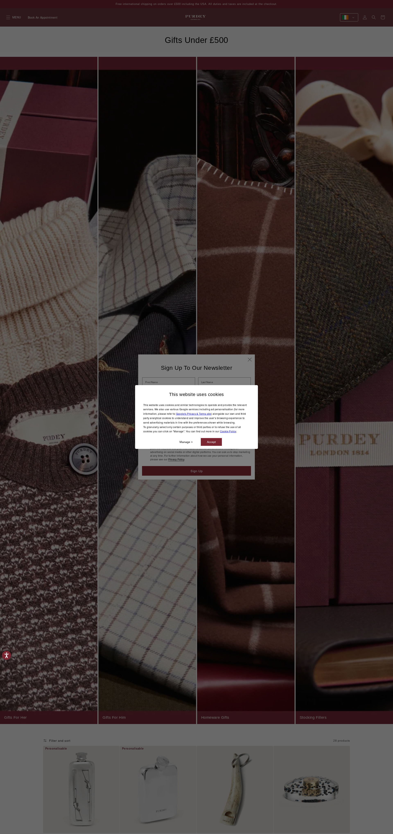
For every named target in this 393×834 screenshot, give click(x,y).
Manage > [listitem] (186, 442)
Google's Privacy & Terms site (193, 413)
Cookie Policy (228, 431)
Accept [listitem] (211, 442)
